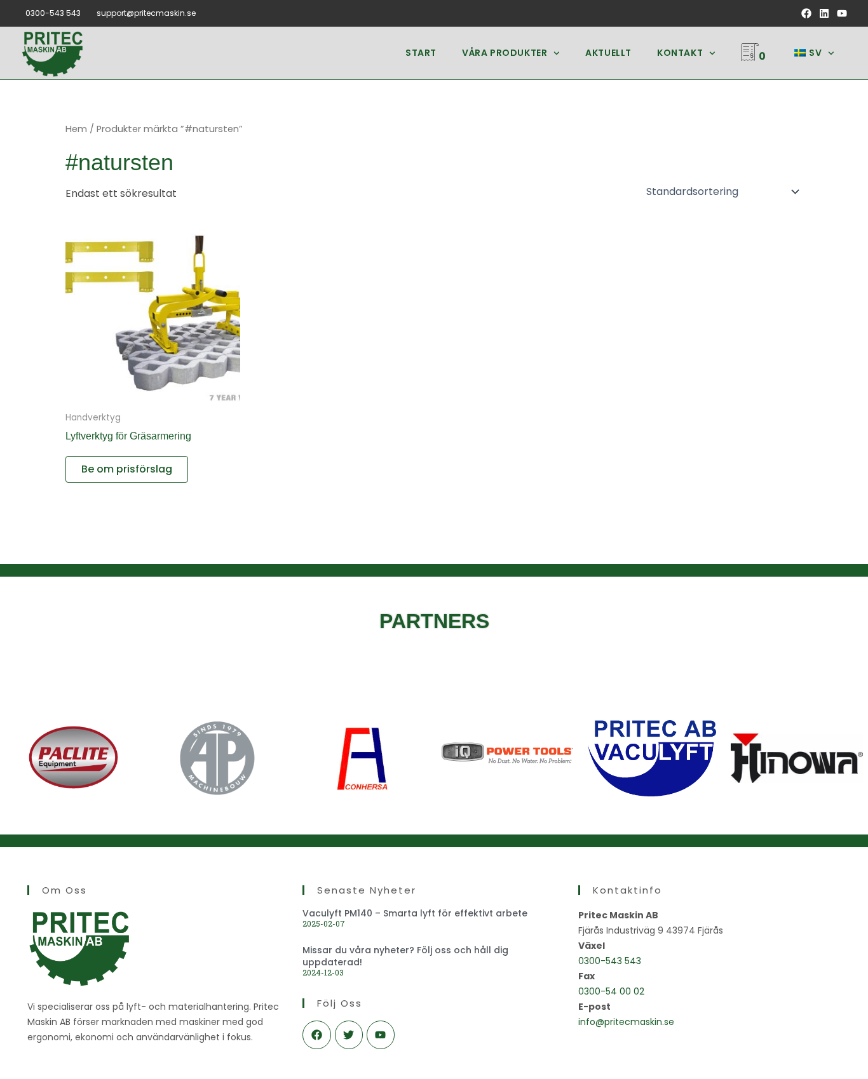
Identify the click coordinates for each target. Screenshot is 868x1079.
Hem (76, 129)
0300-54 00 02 (611, 991)
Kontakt (680, 52)
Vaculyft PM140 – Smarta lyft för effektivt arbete (414, 913)
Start (421, 52)
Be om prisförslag (126, 469)
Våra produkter (504, 52)
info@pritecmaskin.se (626, 1021)
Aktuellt (608, 52)
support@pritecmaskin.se (146, 13)
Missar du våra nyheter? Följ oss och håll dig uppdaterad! (405, 956)
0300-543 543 (53, 13)
